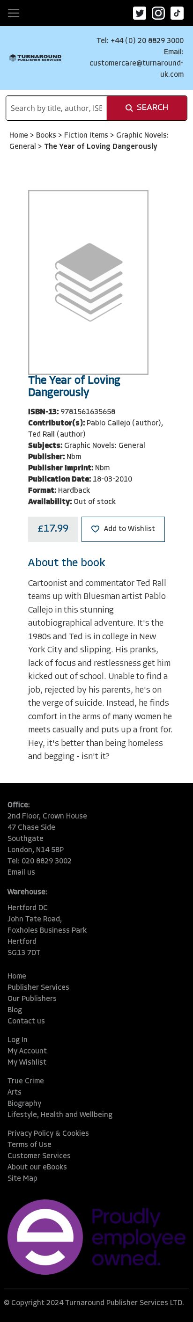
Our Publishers (32, 999)
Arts (14, 1092)
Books (47, 135)
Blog (14, 1010)
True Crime (25, 1081)
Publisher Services (38, 988)
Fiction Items (87, 135)
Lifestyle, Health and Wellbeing (59, 1115)
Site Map (22, 1179)
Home (19, 135)
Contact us (26, 1021)
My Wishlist (26, 1062)
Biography (24, 1104)
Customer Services (39, 1156)
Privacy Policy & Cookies (48, 1134)
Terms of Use (29, 1145)
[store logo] (35, 58)
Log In (17, 1040)
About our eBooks (37, 1167)
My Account (27, 1051)
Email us (21, 872)
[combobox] (56, 108)
